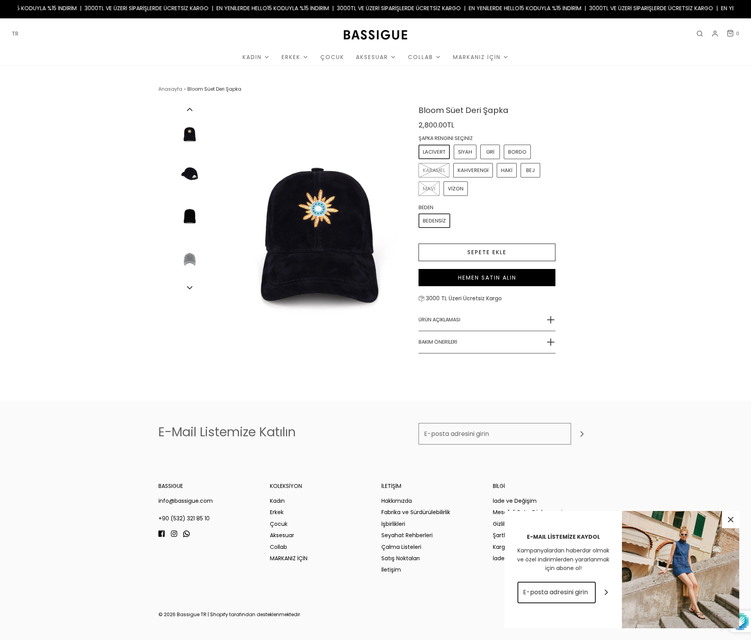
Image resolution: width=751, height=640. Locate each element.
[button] (189, 109)
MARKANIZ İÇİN (288, 558)
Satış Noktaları (400, 558)
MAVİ (429, 188)
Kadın (277, 501)
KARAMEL (434, 170)
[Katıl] (582, 434)
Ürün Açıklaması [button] (439, 319)
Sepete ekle (487, 252)
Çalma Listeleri (401, 547)
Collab (278, 547)
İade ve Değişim (515, 501)
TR (15, 34)
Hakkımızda (396, 501)
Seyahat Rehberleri (407, 535)
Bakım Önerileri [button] (438, 342)
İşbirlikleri (393, 524)
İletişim (391, 570)
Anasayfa (170, 89)
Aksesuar (282, 535)
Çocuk (332, 57)
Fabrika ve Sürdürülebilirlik (415, 512)
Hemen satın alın (487, 277)
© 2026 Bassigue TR (182, 614)
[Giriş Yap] (715, 33)
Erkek (277, 512)
